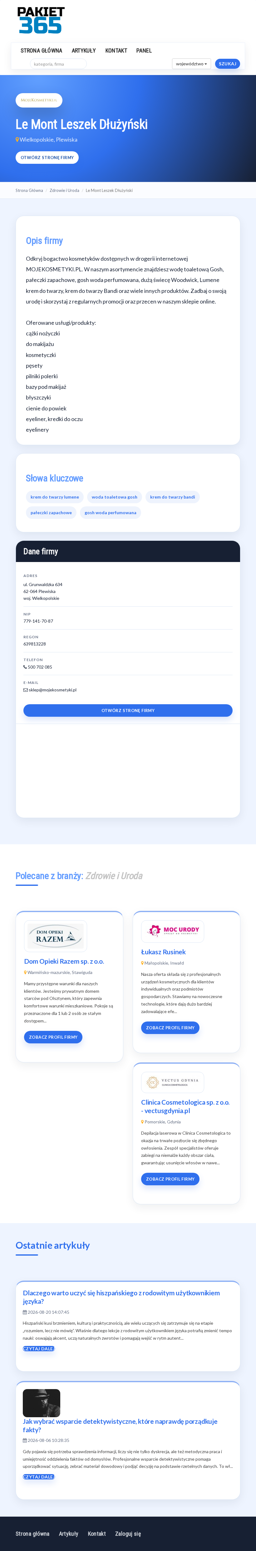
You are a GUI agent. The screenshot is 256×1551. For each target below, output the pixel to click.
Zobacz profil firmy (53, 1037)
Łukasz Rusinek (163, 952)
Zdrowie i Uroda (64, 190)
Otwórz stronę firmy (47, 157)
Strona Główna (29, 190)
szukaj (227, 63)
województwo (190, 63)
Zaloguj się (128, 1533)
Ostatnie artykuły (53, 1245)
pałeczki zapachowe (51, 512)
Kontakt (116, 50)
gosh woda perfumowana (110, 512)
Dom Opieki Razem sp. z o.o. (64, 961)
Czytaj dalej (39, 1348)
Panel (144, 50)
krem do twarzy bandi (172, 496)
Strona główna (41, 50)
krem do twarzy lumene (55, 496)
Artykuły (84, 50)
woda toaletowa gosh (114, 496)
